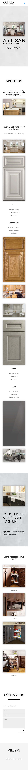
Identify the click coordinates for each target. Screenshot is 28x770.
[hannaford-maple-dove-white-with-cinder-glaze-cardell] (14, 36)
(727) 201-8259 (12, 706)
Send (22, 730)
